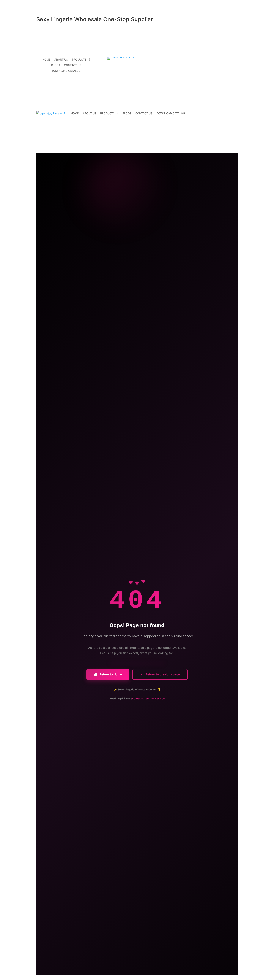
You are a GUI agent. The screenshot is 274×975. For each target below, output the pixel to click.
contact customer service (148, 698)
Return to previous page (163, 674)
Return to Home (111, 674)
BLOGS (55, 65)
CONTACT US (72, 65)
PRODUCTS (79, 59)
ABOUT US (61, 59)
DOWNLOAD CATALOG (66, 70)
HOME (46, 59)
